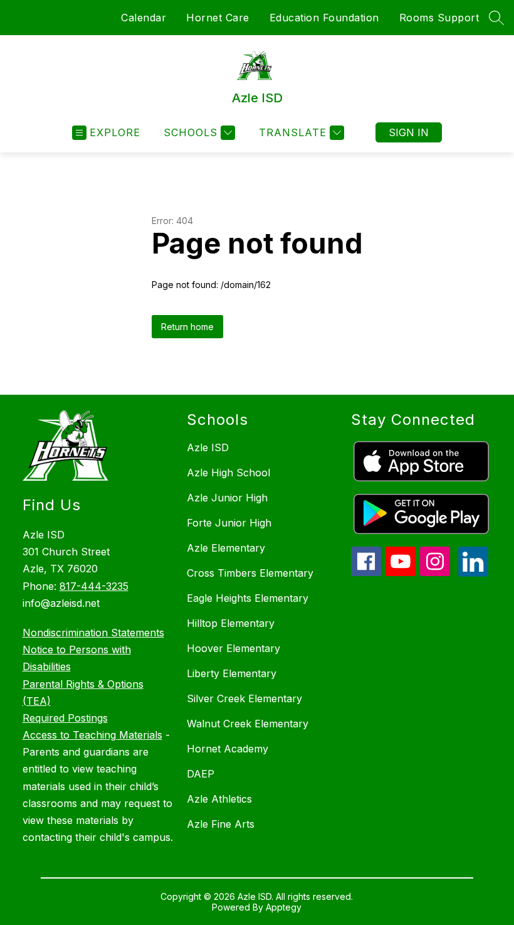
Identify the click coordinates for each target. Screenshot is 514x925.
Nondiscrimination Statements (93, 632)
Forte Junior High (229, 522)
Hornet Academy (227, 748)
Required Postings (65, 718)
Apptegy (284, 907)
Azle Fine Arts (220, 824)
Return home (187, 326)
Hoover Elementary (233, 648)
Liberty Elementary (231, 673)
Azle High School (228, 472)
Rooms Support (439, 17)
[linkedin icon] (473, 573)
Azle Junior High (227, 497)
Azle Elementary (226, 548)
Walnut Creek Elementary (247, 723)
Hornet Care (217, 17)
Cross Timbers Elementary (250, 573)
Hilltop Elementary (231, 623)
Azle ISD (208, 447)
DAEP (200, 773)
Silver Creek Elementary (244, 698)
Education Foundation (324, 17)
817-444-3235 (94, 586)
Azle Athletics (219, 799)
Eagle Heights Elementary (247, 598)
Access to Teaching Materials (92, 735)
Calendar (143, 17)
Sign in (409, 132)
